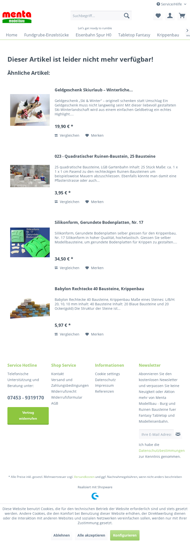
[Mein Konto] (170, 16)
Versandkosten (84, 477)
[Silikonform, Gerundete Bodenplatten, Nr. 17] (30, 242)
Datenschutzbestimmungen (162, 450)
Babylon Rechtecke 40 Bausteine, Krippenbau (99, 288)
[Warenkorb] (182, 16)
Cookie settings (107, 373)
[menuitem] (101, 16)
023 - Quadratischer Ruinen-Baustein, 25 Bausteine (105, 156)
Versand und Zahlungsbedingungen (70, 382)
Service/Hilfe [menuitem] (171, 4)
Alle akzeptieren (91, 535)
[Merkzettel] (158, 16)
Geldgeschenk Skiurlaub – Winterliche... (94, 90)
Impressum (104, 385)
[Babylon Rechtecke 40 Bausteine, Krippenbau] (30, 308)
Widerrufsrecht (63, 391)
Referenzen (104, 391)
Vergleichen (69, 135)
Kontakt (57, 373)
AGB (54, 403)
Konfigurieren (125, 535)
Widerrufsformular (66, 397)
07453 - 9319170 (25, 397)
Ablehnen (61, 535)
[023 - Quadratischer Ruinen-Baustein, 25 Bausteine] (30, 176)
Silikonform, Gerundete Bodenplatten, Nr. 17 (99, 222)
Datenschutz (105, 379)
